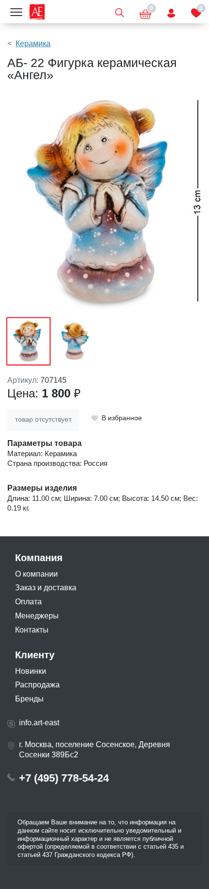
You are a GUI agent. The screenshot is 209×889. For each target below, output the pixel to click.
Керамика (33, 43)
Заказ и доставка (45, 587)
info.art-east (39, 722)
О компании (36, 574)
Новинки (30, 671)
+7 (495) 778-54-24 (64, 778)
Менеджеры (37, 616)
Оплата (28, 602)
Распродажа (37, 685)
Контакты (32, 630)
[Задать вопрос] (171, 11)
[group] (104, 203)
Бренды (29, 699)
